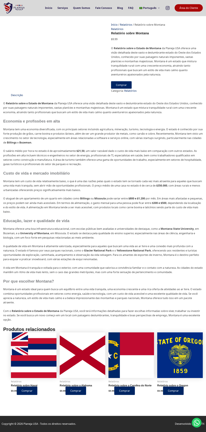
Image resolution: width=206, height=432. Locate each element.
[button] (158, 7)
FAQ (130, 8)
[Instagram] (167, 8)
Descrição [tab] (17, 95)
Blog (120, 8)
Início (48, 8)
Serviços (62, 8)
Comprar (121, 85)
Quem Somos (81, 8)
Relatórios (126, 24)
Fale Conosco (103, 8)
